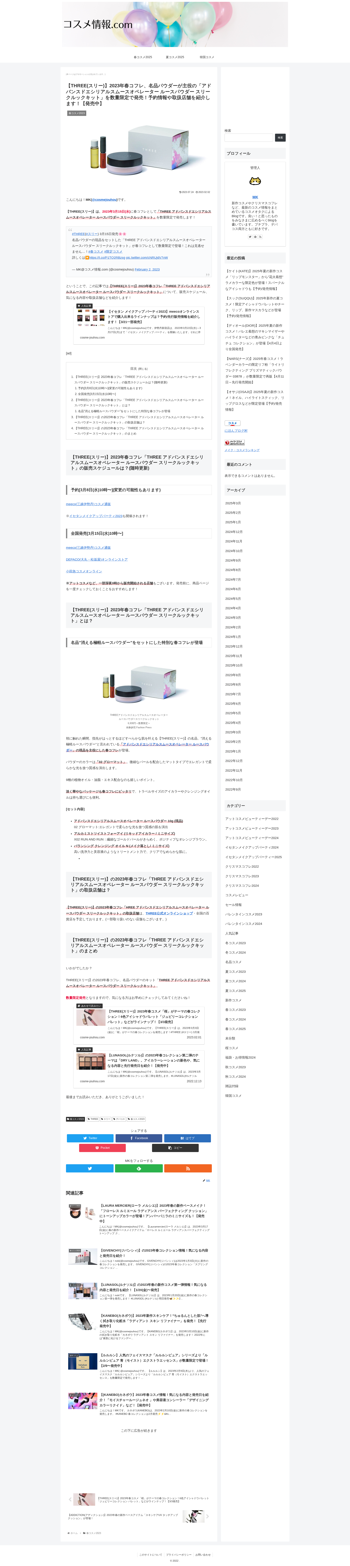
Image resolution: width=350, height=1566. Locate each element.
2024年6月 (233, 589)
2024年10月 (234, 551)
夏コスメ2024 (235, 981)
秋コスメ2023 (235, 1067)
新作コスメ (233, 1000)
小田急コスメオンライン (84, 571)
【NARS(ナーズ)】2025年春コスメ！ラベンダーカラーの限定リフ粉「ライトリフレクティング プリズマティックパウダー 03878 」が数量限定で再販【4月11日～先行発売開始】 (254, 370)
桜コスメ (231, 1048)
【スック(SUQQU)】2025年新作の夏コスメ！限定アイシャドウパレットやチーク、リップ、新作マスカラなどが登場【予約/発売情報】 (254, 307)
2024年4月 (233, 608)
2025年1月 (233, 522)
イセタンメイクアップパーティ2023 (95, 516)
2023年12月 (234, 646)
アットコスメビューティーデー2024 (252, 838)
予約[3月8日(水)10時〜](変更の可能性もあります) (110, 388)
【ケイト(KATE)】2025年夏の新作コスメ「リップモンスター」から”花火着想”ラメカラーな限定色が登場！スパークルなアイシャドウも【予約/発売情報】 (254, 280)
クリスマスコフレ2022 (242, 866)
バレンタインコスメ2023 (243, 914)
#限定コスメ (113, 251)
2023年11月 (233, 656)
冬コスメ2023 (235, 943)
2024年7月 (233, 579)
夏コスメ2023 (235, 971)
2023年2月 (233, 742)
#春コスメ (95, 251)
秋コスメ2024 (235, 1076)
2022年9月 (233, 789)
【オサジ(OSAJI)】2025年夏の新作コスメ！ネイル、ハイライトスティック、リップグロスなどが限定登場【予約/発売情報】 (254, 400)
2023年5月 (233, 713)
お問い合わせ (203, 1554)
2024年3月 (233, 617)
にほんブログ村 (236, 431)
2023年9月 (233, 675)
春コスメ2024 (235, 1019)
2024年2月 (233, 627)
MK (255, 197)
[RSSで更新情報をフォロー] (188, 1168)
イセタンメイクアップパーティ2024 (252, 847)
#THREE (78, 234)
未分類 (230, 1038)
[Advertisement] (139, 1459)
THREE (94, 1119)
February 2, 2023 (147, 269)
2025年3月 (233, 503)
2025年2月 (233, 513)
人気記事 (231, 933)
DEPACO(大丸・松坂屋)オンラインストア (97, 559)
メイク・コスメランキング (242, 450)
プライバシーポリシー (179, 1554)
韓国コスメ (233, 1096)
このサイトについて (150, 1554)
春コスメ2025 (235, 1029)
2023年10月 (234, 665)
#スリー (92, 234)
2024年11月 (233, 541)
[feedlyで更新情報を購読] (139, 1168)
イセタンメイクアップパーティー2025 (253, 857)
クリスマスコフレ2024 (242, 885)
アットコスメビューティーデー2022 (252, 819)
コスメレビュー (236, 895)
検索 (228, 130)
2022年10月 (234, 780)
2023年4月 (233, 723)
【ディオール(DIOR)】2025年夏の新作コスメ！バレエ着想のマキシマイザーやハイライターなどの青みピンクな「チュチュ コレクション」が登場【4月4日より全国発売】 (254, 337)
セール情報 (233, 905)
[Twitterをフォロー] (90, 1168)
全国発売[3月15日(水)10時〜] (97, 394)
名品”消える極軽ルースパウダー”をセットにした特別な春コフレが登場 (124, 411)
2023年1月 (233, 751)
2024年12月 (234, 532)
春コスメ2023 (77, 1119)
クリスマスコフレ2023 (242, 876)
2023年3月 (233, 732)
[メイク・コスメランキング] (235, 444)
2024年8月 (233, 570)
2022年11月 (233, 770)
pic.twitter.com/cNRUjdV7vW (147, 257)
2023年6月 (233, 703)
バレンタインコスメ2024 (243, 924)
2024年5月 (233, 599)
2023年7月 (233, 694)
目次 (133, 368)
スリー (107, 1119)
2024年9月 (233, 560)
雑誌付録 (231, 1086)
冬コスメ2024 (235, 952)
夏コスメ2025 (235, 990)
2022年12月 (234, 761)
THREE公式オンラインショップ (169, 913)
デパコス (120, 1119)
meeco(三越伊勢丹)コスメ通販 (88, 504)
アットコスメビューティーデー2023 (252, 828)
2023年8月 (233, 684)
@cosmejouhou (104, 200)
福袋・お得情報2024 (240, 1057)
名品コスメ (233, 962)
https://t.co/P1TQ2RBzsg (107, 257)
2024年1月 (233, 637)
